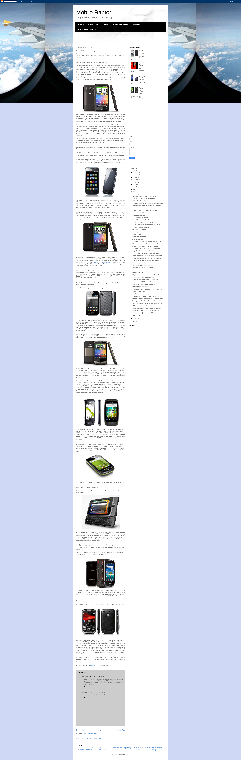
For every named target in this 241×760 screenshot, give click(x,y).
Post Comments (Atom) (90, 733)
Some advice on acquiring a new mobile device (145, 279)
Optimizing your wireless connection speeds (144, 196)
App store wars (136, 234)
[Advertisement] (109, 39)
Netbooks (108, 748)
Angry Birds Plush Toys (138, 291)
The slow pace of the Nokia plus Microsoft (143, 198)
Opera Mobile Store (137, 272)
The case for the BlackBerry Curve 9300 (143, 277)
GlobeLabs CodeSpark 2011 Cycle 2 (142, 305)
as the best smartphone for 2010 (101, 262)
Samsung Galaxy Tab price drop (141, 232)
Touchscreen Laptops (120, 24)
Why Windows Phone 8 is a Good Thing (142, 90)
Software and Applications (99, 750)
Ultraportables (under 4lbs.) (87, 29)
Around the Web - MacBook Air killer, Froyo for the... (146, 246)
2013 (132, 165)
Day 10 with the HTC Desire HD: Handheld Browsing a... (147, 303)
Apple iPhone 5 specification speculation (143, 284)
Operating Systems (131, 748)
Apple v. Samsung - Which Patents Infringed (137, 97)
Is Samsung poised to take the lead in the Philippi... (146, 258)
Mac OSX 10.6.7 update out (140, 217)
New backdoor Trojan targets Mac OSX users (144, 313)
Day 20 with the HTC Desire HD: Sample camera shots (147, 255)
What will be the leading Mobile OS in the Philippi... (146, 270)
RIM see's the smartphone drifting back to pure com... (147, 308)
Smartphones (93, 24)
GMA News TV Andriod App (139, 229)
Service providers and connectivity (150, 748)
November (136, 175)
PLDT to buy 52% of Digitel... (140, 201)
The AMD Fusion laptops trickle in (141, 227)
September (136, 179)
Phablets (81, 24)
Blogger (128, 754)
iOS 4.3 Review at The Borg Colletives (142, 220)
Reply (83, 686)
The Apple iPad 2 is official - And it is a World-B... (145, 301)
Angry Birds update (137, 239)
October (135, 177)
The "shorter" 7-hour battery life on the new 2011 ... (146, 310)
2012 (132, 168)
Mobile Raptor (93, 12)
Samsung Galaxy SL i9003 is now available (144, 267)
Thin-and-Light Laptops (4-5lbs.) (122, 750)
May (134, 189)
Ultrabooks (136, 24)
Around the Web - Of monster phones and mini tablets (147, 213)
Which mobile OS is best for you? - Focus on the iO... (147, 253)
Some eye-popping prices (139, 236)
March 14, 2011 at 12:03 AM (97, 676)
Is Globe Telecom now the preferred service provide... (147, 224)
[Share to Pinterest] (107, 665)
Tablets (105, 24)
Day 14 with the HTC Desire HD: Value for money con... (147, 282)
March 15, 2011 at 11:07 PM (97, 692)
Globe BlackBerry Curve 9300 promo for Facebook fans (147, 298)
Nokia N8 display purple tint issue (141, 263)
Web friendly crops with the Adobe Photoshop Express (147, 241)
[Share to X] (103, 665)
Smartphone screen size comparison (142, 294)
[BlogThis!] (102, 665)
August (135, 182)
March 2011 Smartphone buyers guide (142, 265)
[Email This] (100, 665)
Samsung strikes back (138, 215)
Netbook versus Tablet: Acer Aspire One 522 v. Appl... (147, 296)
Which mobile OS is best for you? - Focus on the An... (147, 243)
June (134, 187)
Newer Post (80, 730)
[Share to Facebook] (105, 665)
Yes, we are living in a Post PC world (142, 222)
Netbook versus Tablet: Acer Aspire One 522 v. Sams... (147, 205)
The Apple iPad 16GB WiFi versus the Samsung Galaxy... (148, 203)
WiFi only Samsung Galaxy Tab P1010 (143, 208)
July (134, 184)
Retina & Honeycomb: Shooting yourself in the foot (146, 260)
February (135, 316)
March (135, 194)
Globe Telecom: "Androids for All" (141, 286)
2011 (132, 170)
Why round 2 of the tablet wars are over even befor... (146, 248)
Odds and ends (117, 748)
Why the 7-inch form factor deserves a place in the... (146, 275)
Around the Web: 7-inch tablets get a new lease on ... (146, 210)
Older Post (121, 730)
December (136, 172)
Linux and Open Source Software (95, 748)
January (135, 318)
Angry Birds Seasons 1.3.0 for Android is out (144, 251)
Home (101, 730)
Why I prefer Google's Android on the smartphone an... (147, 289)
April (134, 191)
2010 (132, 321)
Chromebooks (81, 748)
